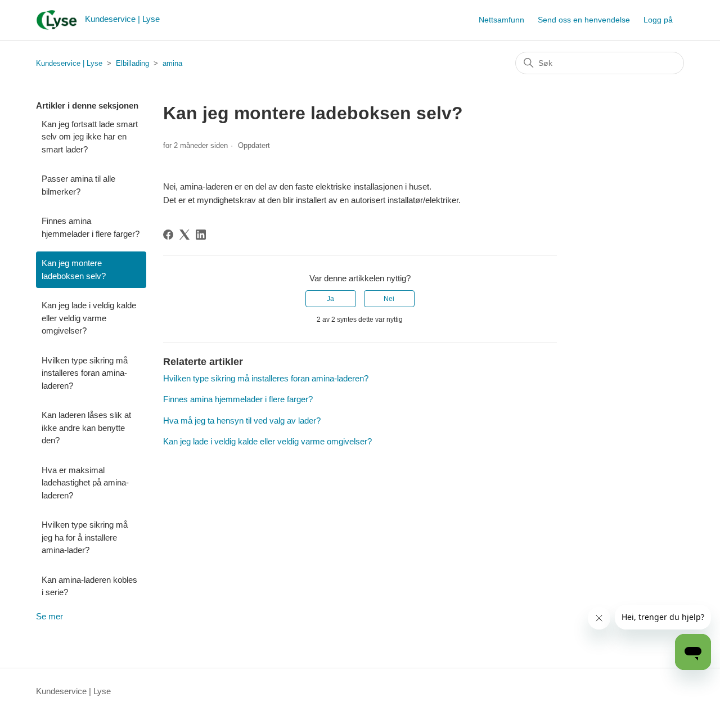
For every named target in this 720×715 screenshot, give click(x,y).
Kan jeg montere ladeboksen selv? (74, 269)
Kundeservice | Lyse (69, 63)
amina (172, 63)
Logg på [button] (658, 19)
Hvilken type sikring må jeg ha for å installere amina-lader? (85, 537)
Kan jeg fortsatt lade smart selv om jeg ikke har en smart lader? (90, 136)
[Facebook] (168, 235)
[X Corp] (184, 235)
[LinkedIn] (201, 235)
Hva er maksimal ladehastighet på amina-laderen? (85, 482)
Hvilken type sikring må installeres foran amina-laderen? (85, 373)
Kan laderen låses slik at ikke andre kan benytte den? (86, 427)
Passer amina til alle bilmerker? (78, 185)
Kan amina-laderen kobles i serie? (89, 586)
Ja (330, 299)
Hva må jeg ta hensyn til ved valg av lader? (242, 420)
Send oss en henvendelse (584, 19)
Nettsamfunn (501, 19)
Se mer (49, 616)
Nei (389, 299)
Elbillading (132, 63)
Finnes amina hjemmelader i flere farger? (91, 227)
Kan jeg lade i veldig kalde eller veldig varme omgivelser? (89, 317)
